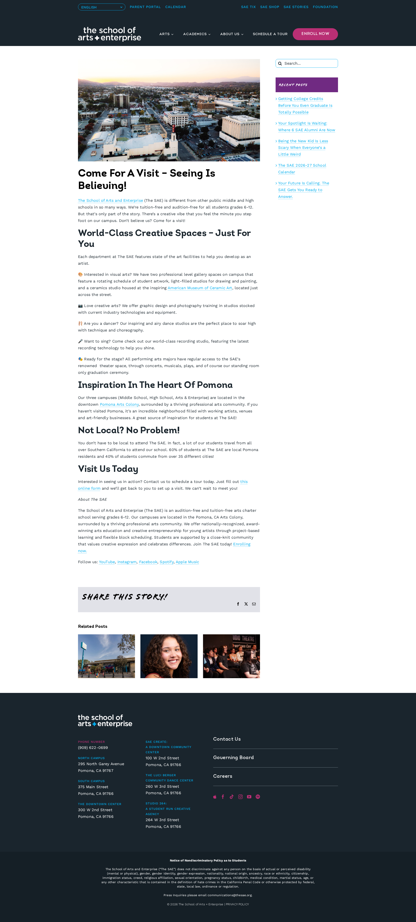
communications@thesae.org (230, 895)
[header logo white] (109, 28)
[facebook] (223, 797)
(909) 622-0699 (93, 747)
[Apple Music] (214, 797)
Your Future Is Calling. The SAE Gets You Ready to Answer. (303, 190)
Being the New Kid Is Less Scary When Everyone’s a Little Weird (303, 148)
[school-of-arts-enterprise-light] (105, 716)
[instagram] (240, 797)
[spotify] (258, 797)
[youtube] (249, 797)
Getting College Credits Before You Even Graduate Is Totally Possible (305, 105)
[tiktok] (231, 797)
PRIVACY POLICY (237, 904)
